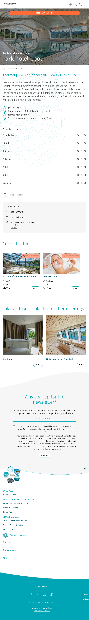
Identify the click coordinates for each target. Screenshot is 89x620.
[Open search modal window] (80, 4)
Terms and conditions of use (41, 608)
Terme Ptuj (7, 512)
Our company (9, 550)
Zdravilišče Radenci (10, 508)
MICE (5, 558)
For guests (8, 542)
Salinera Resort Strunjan (13, 525)
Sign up (44, 456)
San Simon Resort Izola (12, 529)
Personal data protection (47, 449)
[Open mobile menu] (85, 4)
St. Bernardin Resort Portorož (15, 521)
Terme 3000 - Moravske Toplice (15, 503)
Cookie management (42, 611)
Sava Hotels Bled (9, 495)
